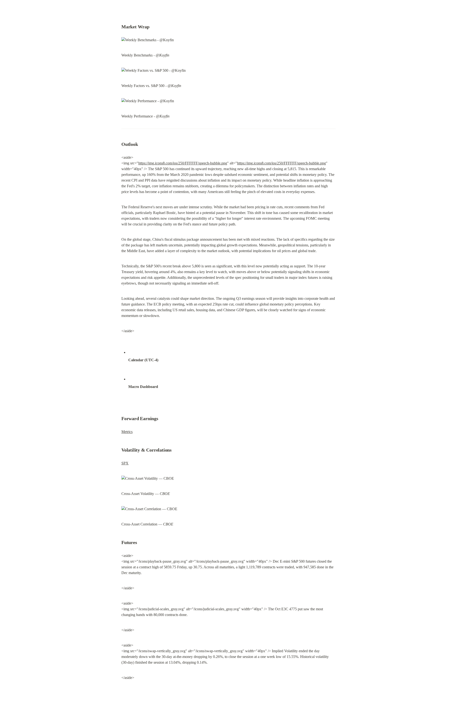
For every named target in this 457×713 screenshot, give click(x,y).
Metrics (127, 432)
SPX (125, 463)
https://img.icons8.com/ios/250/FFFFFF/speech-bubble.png (182, 163)
